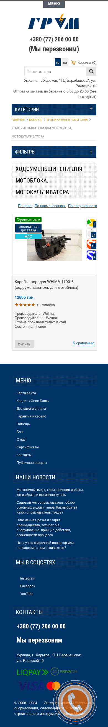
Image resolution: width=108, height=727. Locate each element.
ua (65, 62)
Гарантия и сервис (31, 416)
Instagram (27, 578)
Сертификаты (28, 447)
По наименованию (50, 205)
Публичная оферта (32, 462)
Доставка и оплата (31, 408)
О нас (21, 439)
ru (57, 62)
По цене (25, 205)
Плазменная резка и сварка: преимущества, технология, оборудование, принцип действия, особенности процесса (44, 527)
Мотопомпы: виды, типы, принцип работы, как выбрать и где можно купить (50, 492)
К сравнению (83, 342)
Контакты (24, 454)
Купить (24, 344)
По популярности (82, 205)
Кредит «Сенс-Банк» (33, 400)
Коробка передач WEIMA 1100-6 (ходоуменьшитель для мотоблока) (46, 284)
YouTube (27, 593)
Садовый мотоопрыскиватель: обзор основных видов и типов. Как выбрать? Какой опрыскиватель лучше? (47, 507)
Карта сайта (26, 392)
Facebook (27, 585)
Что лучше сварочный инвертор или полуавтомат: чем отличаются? (45, 545)
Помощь (23, 423)
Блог (20, 431)
